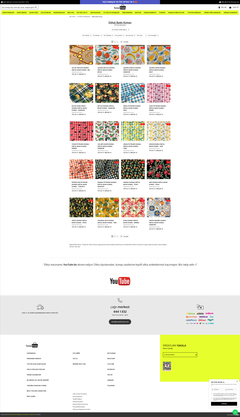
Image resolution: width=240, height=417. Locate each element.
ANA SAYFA (72, 16)
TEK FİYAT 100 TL (81, 12)
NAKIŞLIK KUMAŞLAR (230, 12)
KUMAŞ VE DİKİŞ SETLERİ (176, 12)
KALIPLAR (138, 12)
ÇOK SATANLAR (46, 12)
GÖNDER (224, 404)
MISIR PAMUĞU (22, 12)
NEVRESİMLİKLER (59, 12)
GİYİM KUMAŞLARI (8, 12)
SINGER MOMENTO (150, 12)
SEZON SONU (33, 12)
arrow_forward (196, 355)
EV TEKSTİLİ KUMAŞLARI (111, 12)
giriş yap (223, 7)
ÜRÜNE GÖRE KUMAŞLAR (212, 12)
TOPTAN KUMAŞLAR (194, 12)
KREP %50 (70, 12)
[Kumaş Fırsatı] (32, 348)
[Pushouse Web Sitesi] (237, 406)
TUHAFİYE (162, 12)
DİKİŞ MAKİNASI (127, 12)
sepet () (236, 7)
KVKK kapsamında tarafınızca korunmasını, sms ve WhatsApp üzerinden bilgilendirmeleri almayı (225, 399)
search (36, 7)
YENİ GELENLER (95, 12)
